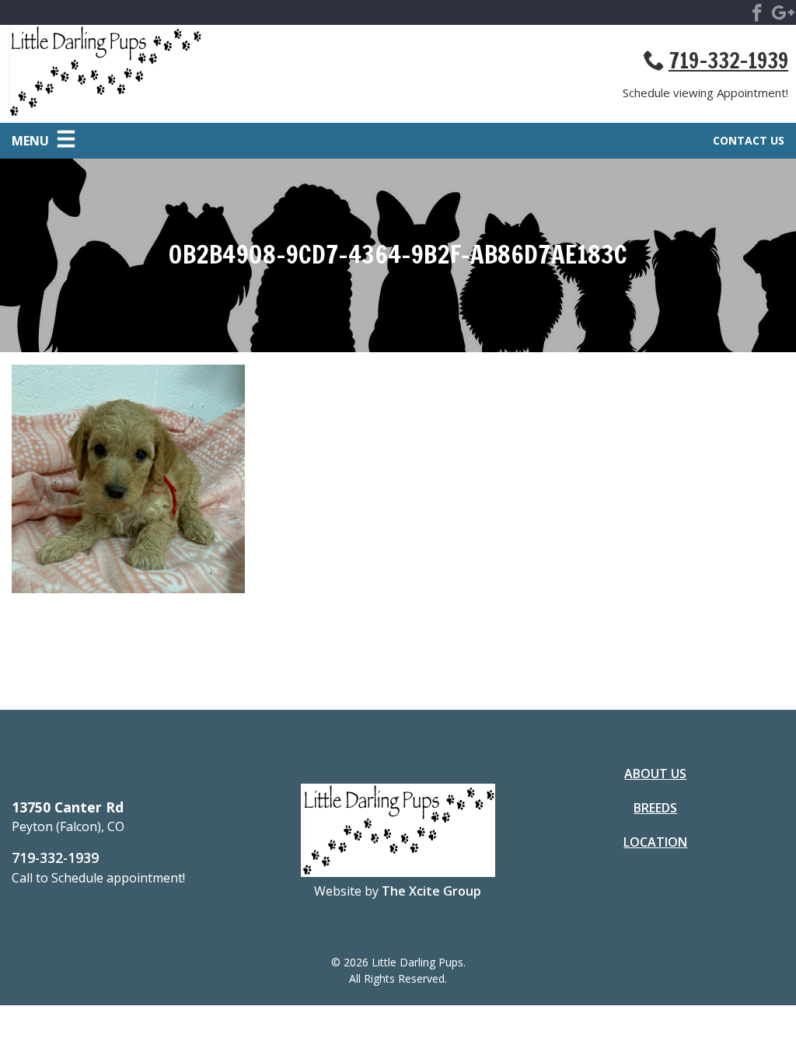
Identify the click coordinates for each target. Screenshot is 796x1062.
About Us (655, 773)
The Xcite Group (431, 891)
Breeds (655, 807)
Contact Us (748, 140)
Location (655, 842)
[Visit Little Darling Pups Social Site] (757, 15)
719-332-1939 (728, 60)
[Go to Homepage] (203, 74)
